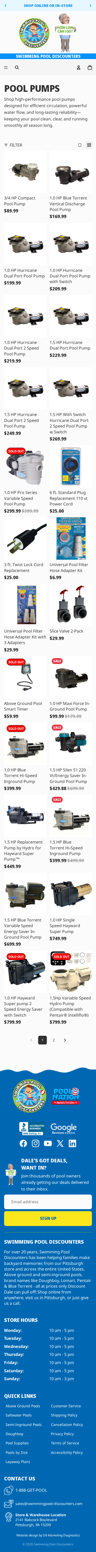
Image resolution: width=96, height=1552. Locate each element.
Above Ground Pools (23, 1405)
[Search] (17, 67)
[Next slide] (90, 5)
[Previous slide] (5, 5)
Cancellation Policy (67, 1424)
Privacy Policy (62, 1433)
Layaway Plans (18, 1461)
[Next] (65, 1040)
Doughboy (14, 1433)
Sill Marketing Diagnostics (61, 1535)
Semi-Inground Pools (24, 1424)
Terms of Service (65, 1443)
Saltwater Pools (19, 1415)
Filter (16, 145)
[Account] (78, 67)
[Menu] (6, 67)
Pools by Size (17, 1452)
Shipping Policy (64, 1415)
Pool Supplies (17, 1443)
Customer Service (66, 1405)
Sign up (48, 1218)
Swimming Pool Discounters (53, 1544)
